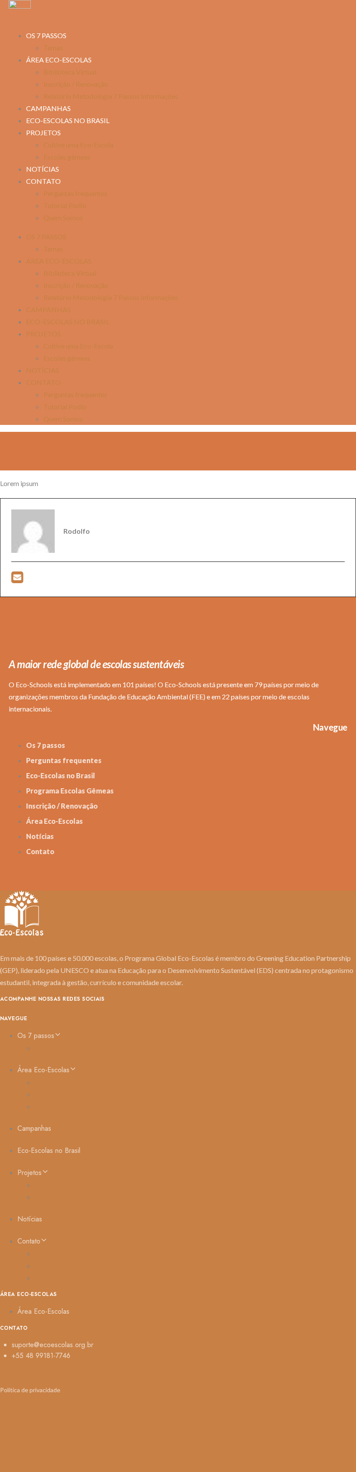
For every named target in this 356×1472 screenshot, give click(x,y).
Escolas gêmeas (66, 157)
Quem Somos (63, 217)
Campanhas (48, 309)
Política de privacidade (30, 1390)
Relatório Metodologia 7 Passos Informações (110, 96)
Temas (53, 249)
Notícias (42, 370)
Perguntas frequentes (75, 193)
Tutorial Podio (64, 205)
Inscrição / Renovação (75, 84)
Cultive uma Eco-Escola (78, 144)
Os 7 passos (46, 35)
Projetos (43, 132)
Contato (43, 181)
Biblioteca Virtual (69, 72)
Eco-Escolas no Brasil (67, 120)
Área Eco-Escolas (59, 59)
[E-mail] (17, 579)
